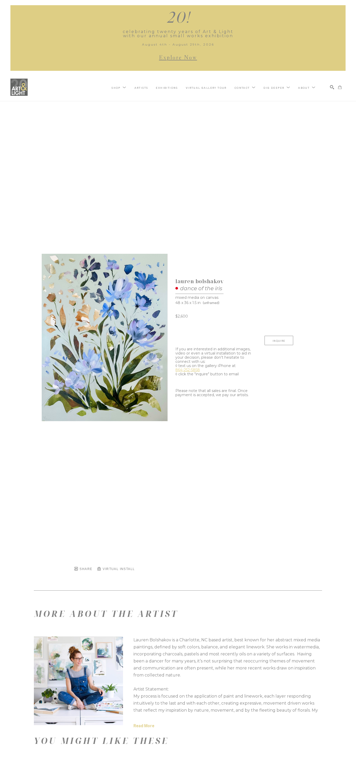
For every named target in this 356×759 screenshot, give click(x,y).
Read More (143, 726)
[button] (119, 87)
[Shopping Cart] (340, 87)
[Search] (332, 87)
